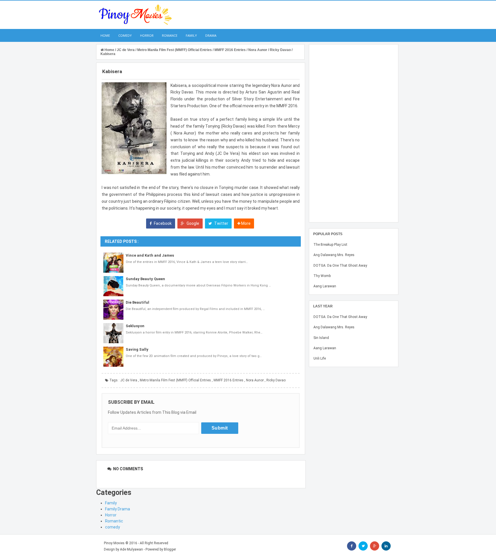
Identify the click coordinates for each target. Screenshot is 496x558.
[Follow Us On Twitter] (363, 546)
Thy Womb (322, 276)
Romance (169, 35)
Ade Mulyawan (131, 549)
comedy (112, 527)
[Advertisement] (353, 133)
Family (191, 35)
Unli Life (319, 358)
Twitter (220, 223)
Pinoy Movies (114, 543)
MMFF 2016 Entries (228, 380)
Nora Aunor (255, 380)
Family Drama (117, 509)
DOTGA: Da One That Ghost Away (340, 266)
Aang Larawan (324, 286)
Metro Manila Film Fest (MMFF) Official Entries (175, 380)
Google (192, 223)
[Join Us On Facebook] (351, 546)
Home (105, 35)
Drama (210, 35)
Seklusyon (135, 326)
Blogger (170, 549)
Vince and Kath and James (150, 255)
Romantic (114, 521)
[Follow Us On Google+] (374, 546)
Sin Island (321, 338)
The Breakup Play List (330, 245)
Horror (147, 35)
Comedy (125, 35)
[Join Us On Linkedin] (386, 546)
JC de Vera (128, 380)
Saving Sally (137, 349)
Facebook (162, 223)
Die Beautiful (137, 302)
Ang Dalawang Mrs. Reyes (333, 255)
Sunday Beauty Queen (145, 279)
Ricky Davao (276, 380)
